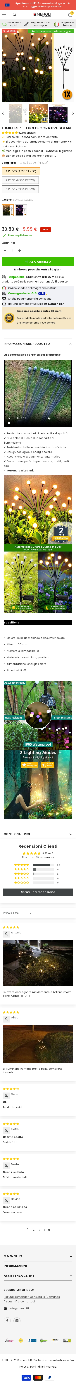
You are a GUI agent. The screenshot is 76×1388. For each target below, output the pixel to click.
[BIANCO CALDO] (8, 210)
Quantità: (8, 243)
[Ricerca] (14, 14)
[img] (11, 927)
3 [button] (39, 1230)
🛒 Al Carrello (38, 261)
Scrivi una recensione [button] (38, 892)
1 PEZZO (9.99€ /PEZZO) (21, 171)
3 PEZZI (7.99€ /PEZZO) (20, 189)
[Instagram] (16, 1320)
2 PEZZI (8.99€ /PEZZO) (20, 180)
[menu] (4, 14)
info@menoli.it (19, 1308)
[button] (3, 113)
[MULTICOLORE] (21, 210)
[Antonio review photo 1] (38, 963)
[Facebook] (7, 1320)
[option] (38, 65)
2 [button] (33, 1230)
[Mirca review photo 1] (38, 1044)
